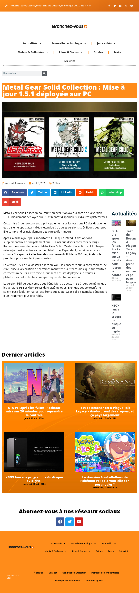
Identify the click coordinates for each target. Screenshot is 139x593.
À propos (38, 572)
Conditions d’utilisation (74, 572)
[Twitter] (114, 5)
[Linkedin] (120, 5)
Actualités (30, 43)
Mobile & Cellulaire (31, 52)
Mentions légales (94, 580)
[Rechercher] (44, 73)
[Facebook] (60, 521)
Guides (98, 52)
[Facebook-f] (109, 5)
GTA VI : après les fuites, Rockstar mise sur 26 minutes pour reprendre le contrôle (34, 411)
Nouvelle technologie (67, 43)
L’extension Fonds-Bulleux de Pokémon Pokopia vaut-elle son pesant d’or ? (105, 480)
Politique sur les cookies (67, 580)
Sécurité (69, 61)
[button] (14, 192)
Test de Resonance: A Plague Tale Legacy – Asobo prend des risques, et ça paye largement (105, 411)
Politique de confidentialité (105, 572)
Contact (52, 572)
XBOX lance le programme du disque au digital (34, 479)
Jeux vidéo (104, 43)
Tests (117, 52)
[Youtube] (131, 5)
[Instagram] (126, 5)
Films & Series (69, 52)
